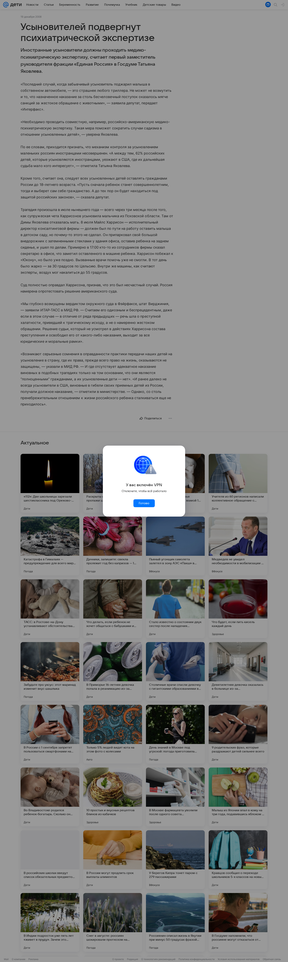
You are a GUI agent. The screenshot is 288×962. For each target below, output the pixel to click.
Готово (144, 503)
